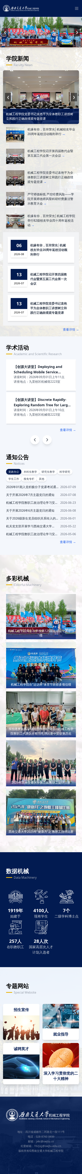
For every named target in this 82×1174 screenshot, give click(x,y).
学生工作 (13, 479)
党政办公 (13, 472)
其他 (41, 479)
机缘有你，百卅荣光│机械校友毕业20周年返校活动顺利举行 (48, 249)
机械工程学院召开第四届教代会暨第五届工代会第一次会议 (48, 279)
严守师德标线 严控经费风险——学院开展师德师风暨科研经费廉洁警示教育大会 (50, 199)
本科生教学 (30, 472)
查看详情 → (71, 329)
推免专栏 (29, 479)
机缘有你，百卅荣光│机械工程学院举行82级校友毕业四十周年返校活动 (51, 220)
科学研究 (64, 472)
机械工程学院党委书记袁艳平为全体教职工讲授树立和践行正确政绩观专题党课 (50, 177)
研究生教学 (48, 472)
